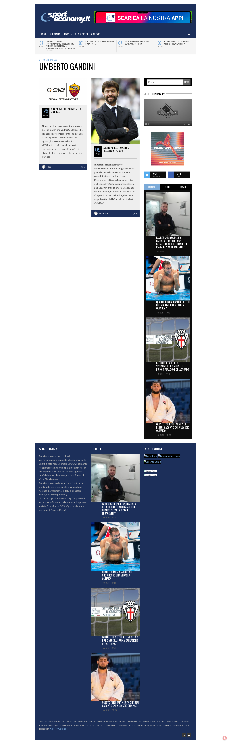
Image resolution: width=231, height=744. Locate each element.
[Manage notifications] (225, 738)
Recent (167, 184)
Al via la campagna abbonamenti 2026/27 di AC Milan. (137, 42)
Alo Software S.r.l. (58, 727)
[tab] (152, 185)
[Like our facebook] (171, 172)
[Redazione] (150, 454)
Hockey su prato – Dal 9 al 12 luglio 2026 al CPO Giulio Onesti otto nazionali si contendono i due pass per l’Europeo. (179, 44)
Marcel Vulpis (104, 211)
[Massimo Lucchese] (169, 454)
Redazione (50, 165)
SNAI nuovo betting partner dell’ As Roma (67, 108)
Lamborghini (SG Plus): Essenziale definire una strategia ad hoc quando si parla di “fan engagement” (171, 240)
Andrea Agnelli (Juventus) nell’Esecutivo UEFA (116, 147)
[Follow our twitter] (147, 172)
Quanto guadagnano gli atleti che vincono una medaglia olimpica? (173, 303)
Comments (184, 184)
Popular (151, 184)
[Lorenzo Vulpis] (152, 459)
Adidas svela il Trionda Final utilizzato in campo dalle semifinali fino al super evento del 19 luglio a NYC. (60, 44)
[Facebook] (184, 733)
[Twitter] (189, 733)
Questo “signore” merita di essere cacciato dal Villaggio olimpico (172, 425)
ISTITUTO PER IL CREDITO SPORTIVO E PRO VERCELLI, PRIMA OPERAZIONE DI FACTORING (172, 364)
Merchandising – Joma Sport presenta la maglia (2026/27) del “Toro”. (98, 43)
